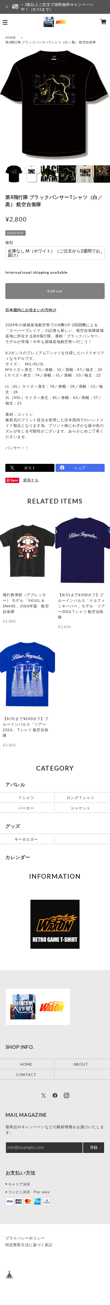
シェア (80, 467)
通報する (31, 480)
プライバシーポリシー (25, 1238)
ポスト (30, 467)
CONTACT (26, 1074)
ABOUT (80, 1064)
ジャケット (81, 808)
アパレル (15, 784)
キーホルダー (26, 839)
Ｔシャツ (26, 797)
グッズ (12, 826)
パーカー (26, 808)
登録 (93, 1147)
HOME (10, 37)
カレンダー (17, 857)
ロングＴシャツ (80, 797)
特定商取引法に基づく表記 (29, 1244)
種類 (9, 242)
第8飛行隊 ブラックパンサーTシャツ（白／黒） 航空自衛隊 (50, 42)
